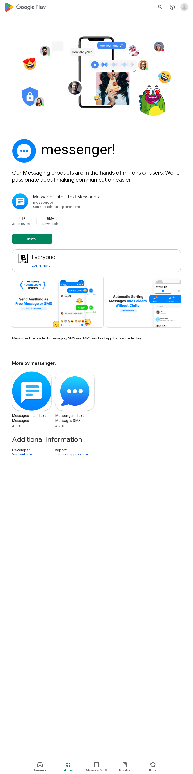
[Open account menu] (184, 7)
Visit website (22, 454)
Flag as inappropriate (71, 454)
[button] (57, 301)
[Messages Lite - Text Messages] (96, 273)
